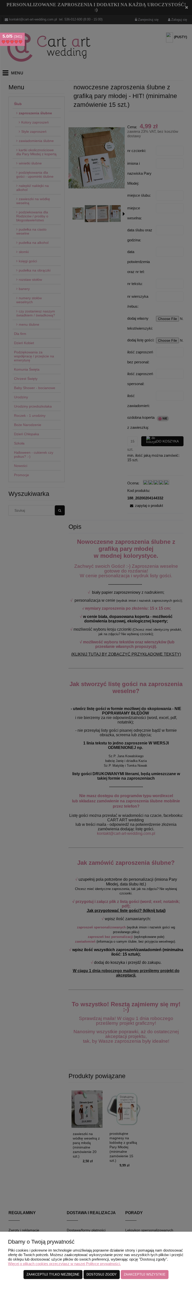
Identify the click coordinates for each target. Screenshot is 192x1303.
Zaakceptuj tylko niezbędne (53, 1274)
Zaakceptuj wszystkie (145, 1274)
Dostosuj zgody (101, 1274)
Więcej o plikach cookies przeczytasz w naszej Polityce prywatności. (64, 1264)
